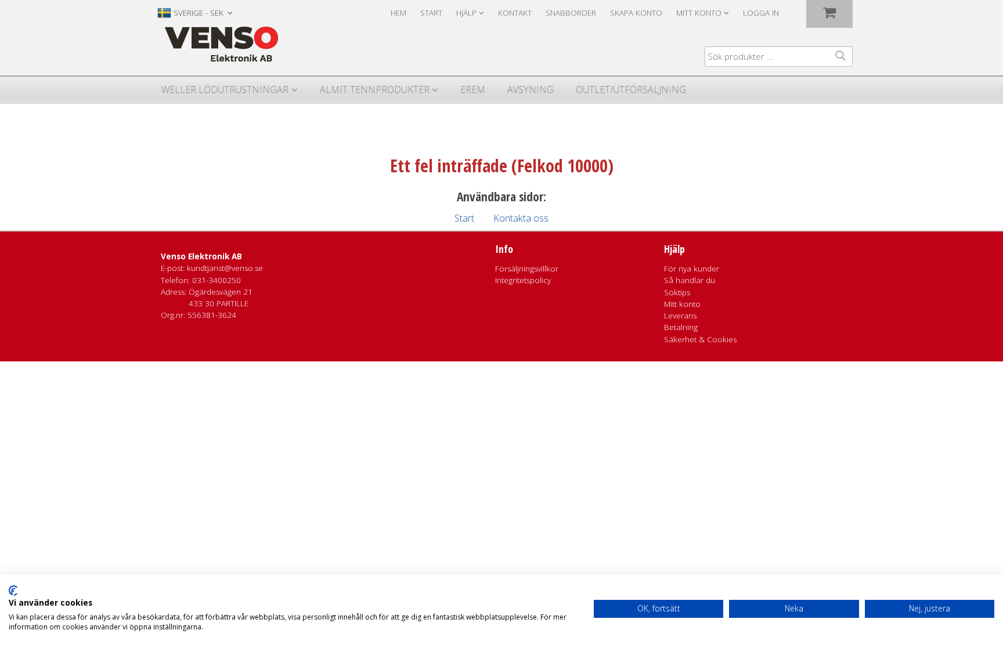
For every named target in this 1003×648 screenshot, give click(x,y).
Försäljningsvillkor (526, 268)
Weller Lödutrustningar (224, 89)
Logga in (761, 13)
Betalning (681, 327)
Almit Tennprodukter (375, 89)
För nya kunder (691, 268)
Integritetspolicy (523, 280)
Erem (472, 89)
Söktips (677, 292)
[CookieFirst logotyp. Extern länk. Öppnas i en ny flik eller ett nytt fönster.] (13, 590)
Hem (398, 13)
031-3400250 (216, 280)
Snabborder (571, 13)
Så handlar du (689, 280)
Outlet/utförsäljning (631, 89)
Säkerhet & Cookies (700, 339)
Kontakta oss (521, 218)
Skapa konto (636, 13)
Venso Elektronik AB (201, 256)
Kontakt (515, 13)
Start (431, 13)
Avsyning (530, 89)
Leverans (680, 315)
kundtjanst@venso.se (225, 268)
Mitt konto (682, 304)
